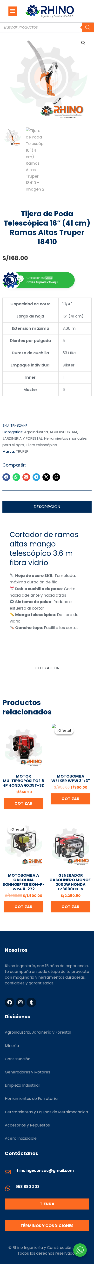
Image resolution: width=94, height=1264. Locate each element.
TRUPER (22, 451)
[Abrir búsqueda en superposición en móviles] (47, 27)
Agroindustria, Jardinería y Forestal (38, 1032)
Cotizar (23, 803)
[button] (12, 11)
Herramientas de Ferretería (31, 1098)
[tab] (47, 506)
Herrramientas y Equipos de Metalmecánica (46, 1112)
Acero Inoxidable (21, 1138)
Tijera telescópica (41, 444)
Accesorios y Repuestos (27, 1125)
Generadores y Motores (27, 1072)
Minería (12, 1045)
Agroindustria (36, 431)
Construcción (17, 1059)
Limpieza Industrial (22, 1085)
